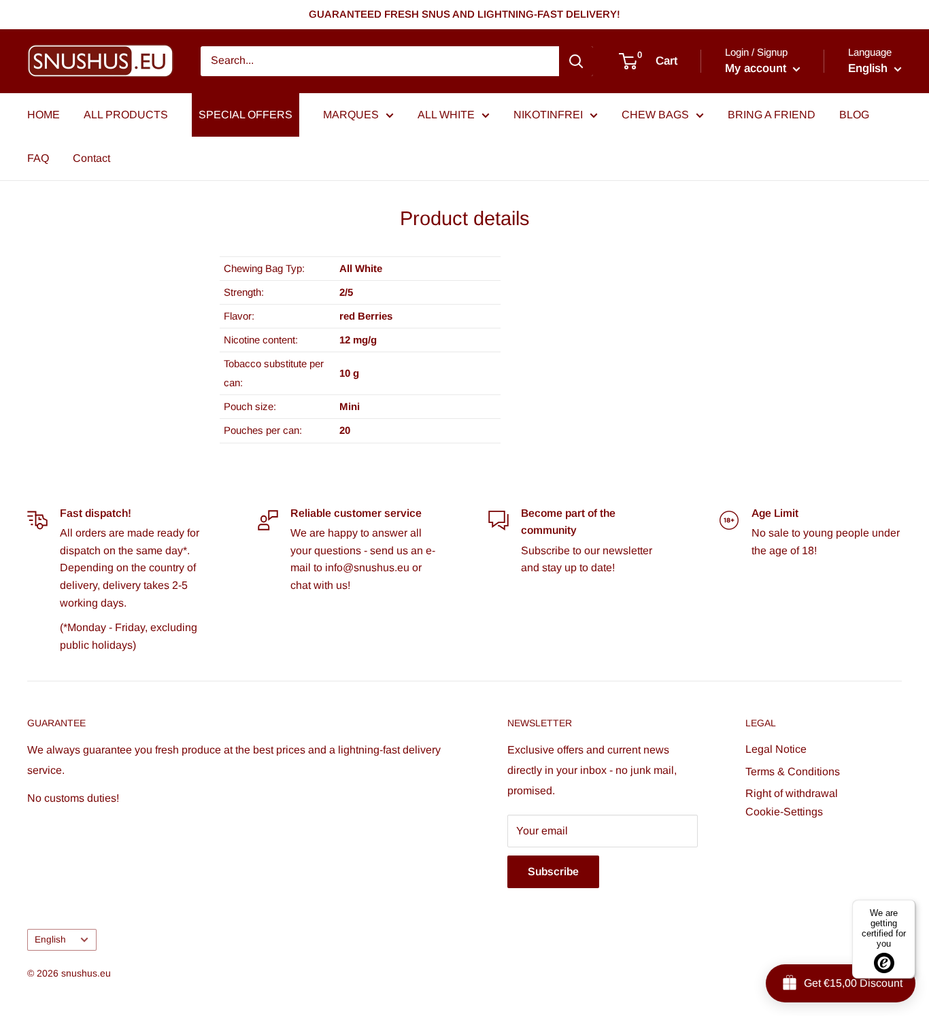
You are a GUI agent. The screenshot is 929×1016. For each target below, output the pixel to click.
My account (757, 68)
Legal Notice (776, 749)
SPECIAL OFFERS (245, 114)
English (50, 939)
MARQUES (351, 114)
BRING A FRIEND (771, 114)
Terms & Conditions (792, 771)
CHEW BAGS (655, 114)
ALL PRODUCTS (126, 114)
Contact (91, 158)
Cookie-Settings (784, 811)
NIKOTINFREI (548, 114)
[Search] (576, 61)
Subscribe (553, 871)
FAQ (38, 158)
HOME (43, 114)
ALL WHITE (446, 114)
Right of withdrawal (791, 793)
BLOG (854, 114)
